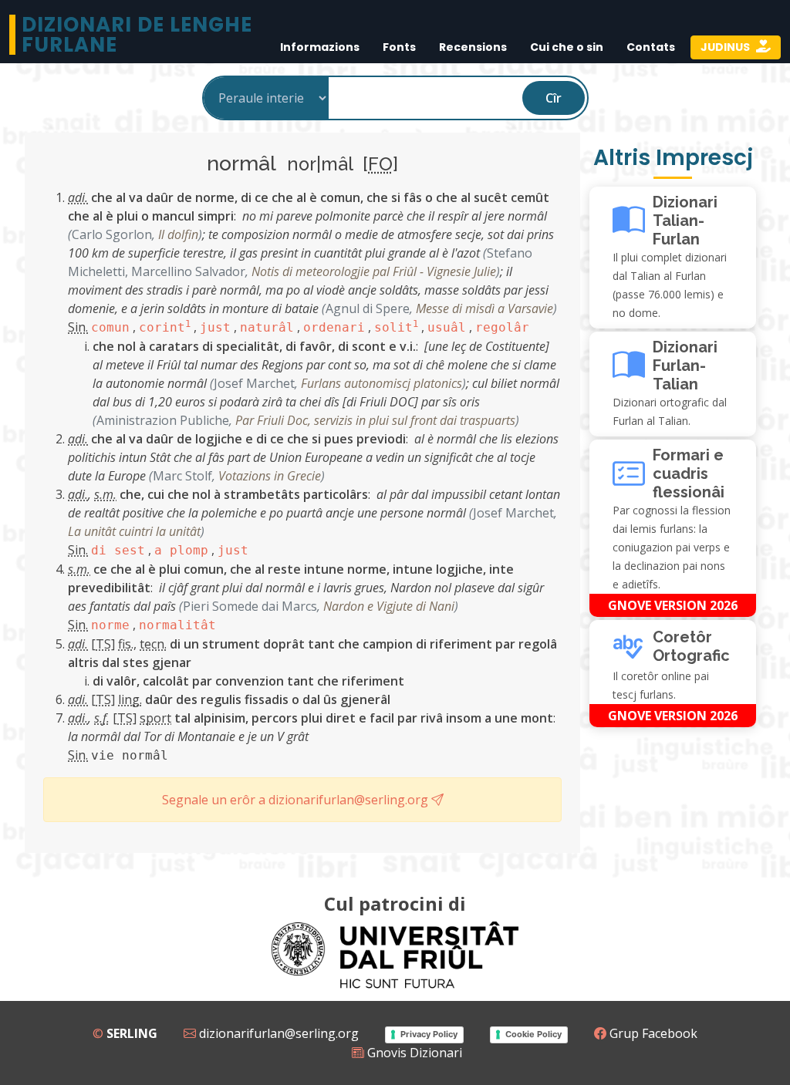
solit (396, 327)
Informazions (320, 47)
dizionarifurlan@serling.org (277, 1033)
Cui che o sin (566, 47)
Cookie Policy (533, 1034)
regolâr (502, 327)
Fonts (399, 47)
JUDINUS (726, 47)
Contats (650, 47)
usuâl (446, 327)
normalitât (177, 625)
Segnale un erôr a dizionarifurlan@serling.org (296, 799)
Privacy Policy (428, 1034)
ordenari (334, 327)
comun (110, 327)
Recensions (473, 47)
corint (165, 327)
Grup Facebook (651, 1033)
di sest (118, 550)
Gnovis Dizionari (413, 1052)
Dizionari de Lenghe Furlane (137, 35)
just (215, 327)
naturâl (267, 327)
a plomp (181, 550)
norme (110, 625)
